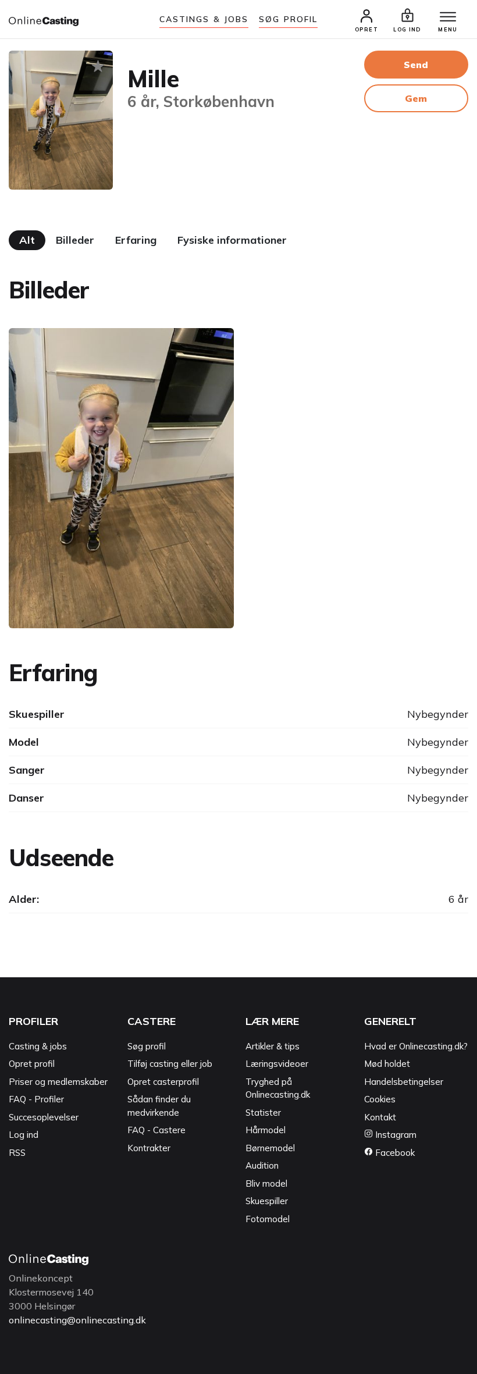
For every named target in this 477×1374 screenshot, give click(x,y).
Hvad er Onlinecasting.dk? (416, 1046)
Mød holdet (387, 1063)
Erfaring (135, 240)
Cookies (380, 1099)
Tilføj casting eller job (169, 1063)
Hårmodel (265, 1129)
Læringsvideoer (276, 1063)
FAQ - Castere (156, 1129)
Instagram (395, 1134)
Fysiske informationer (232, 240)
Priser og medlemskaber (58, 1081)
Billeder (75, 240)
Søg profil (146, 1046)
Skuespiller (266, 1200)
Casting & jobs (38, 1046)
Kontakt (380, 1117)
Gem (416, 98)
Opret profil (32, 1063)
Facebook (394, 1152)
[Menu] (448, 17)
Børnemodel (270, 1148)
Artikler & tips (272, 1046)
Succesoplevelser (44, 1117)
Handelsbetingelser (403, 1081)
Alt (27, 240)
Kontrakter (148, 1148)
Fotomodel (267, 1219)
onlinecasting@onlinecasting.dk (77, 1320)
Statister (263, 1112)
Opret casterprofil (163, 1081)
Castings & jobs (204, 19)
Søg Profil (288, 19)
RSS (17, 1152)
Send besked (415, 69)
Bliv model (266, 1183)
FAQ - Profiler (36, 1099)
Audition (262, 1165)
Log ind (23, 1134)
